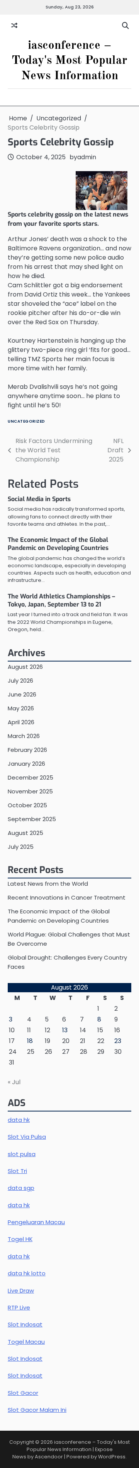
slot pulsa (22, 1154)
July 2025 (21, 847)
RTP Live (19, 1307)
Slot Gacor (23, 1393)
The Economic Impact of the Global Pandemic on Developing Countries (58, 544)
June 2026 (22, 694)
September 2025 (32, 819)
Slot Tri (17, 1171)
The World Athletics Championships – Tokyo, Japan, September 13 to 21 (61, 600)
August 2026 (25, 667)
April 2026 (21, 722)
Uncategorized (26, 421)
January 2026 (26, 764)
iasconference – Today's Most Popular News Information (69, 61)
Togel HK (20, 1239)
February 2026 (27, 750)
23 (117, 1040)
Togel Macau (26, 1342)
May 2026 (21, 708)
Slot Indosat (25, 1324)
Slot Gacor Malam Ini (37, 1410)
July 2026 (20, 681)
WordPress (111, 1456)
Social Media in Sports (39, 499)
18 (30, 1040)
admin (86, 157)
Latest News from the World (48, 884)
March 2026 (24, 736)
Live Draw (21, 1290)
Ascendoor (49, 1456)
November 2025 (30, 791)
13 (65, 1030)
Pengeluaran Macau (36, 1222)
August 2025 (25, 833)
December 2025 (30, 777)
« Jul (14, 1082)
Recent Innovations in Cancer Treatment (66, 897)
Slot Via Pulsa (27, 1137)
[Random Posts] (14, 25)
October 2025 (27, 805)
